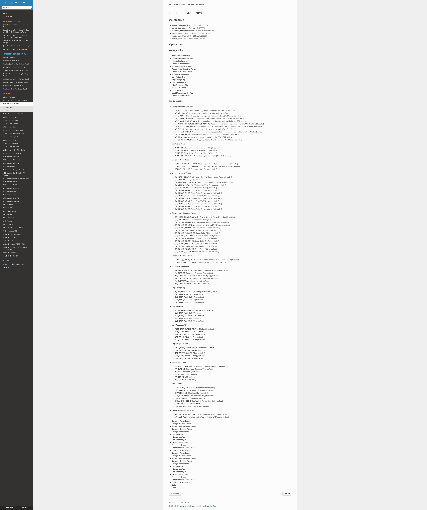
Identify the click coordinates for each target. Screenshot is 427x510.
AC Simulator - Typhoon (11, 147)
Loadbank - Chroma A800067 (13, 234)
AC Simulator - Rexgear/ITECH (13, 130)
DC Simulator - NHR (10, 185)
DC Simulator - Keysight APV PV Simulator (13, 174)
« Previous (9, 508)
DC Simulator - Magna (10, 181)
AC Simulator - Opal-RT (11, 137)
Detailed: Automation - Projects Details (16, 79)
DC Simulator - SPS (9, 191)
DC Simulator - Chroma (11, 156)
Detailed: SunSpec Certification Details (16, 64)
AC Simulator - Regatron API (12, 153)
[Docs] (170, 4)
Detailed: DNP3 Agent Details (13, 86)
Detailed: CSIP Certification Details (14, 67)
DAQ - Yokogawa (8, 224)
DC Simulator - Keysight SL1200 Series (16, 178)
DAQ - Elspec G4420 (10, 211)
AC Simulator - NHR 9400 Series (14, 150)
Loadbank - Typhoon (10, 253)
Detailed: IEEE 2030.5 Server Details (15, 89)
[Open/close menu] (1, 104)
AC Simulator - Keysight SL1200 (13, 133)
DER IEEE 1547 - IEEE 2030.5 (13, 114)
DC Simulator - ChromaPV (12, 163)
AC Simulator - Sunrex (10, 143)
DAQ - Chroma (8, 205)
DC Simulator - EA (9, 166)
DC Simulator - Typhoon (11, 201)
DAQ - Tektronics (8, 218)
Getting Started (8, 16)
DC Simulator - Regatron (11, 188)
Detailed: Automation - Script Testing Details (15, 75)
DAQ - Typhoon (8, 221)
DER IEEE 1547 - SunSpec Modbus (15, 100)
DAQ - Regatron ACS (10, 231)
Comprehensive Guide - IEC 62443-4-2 (16, 70)
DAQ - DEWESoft (9, 208)
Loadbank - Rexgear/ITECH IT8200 (14, 244)
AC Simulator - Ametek (10, 117)
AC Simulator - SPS (9, 140)
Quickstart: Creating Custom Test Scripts (16, 46)
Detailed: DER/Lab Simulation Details (15, 82)
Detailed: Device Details (11, 61)
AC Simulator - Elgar (9, 127)
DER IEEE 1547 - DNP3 (11, 104)
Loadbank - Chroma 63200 (12, 237)
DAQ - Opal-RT (8, 214)
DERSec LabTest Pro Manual (17, 3)
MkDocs (180, 506)
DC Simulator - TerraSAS (11, 195)
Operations (8, 110)
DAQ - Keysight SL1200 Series (13, 228)
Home (5, 13)
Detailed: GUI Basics (9, 57)
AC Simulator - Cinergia (10, 124)
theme (192, 506)
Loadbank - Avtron (9, 241)
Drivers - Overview (9, 97)
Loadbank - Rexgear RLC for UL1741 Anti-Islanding (15, 248)
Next (286, 493)
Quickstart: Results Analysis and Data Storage (15, 42)
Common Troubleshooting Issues (14, 264)
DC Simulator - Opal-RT (11, 198)
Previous (175, 493)
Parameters (8, 107)
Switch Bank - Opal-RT (10, 256)
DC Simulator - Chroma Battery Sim (15, 160)
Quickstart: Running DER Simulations (15, 49)
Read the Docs (211, 506)
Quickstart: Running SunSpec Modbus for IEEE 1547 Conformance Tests (16, 31)
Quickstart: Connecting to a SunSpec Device (15, 26)
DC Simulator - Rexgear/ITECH (13, 170)
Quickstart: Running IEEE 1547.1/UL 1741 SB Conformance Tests (15, 36)
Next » (24, 508)
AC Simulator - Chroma (10, 120)
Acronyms (6, 267)
